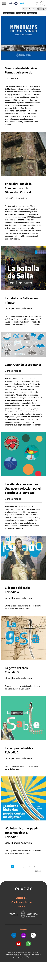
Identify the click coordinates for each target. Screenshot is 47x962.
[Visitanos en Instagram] (23, 935)
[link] (42, 3)
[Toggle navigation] (2, 1)
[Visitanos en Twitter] (33, 935)
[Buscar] (37, 4)
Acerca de (21, 897)
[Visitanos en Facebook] (14, 935)
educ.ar (11, 952)
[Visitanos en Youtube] (18, 943)
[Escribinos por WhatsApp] (28, 943)
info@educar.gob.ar (29, 957)
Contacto (21, 906)
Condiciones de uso (21, 902)
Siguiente (38, 871)
